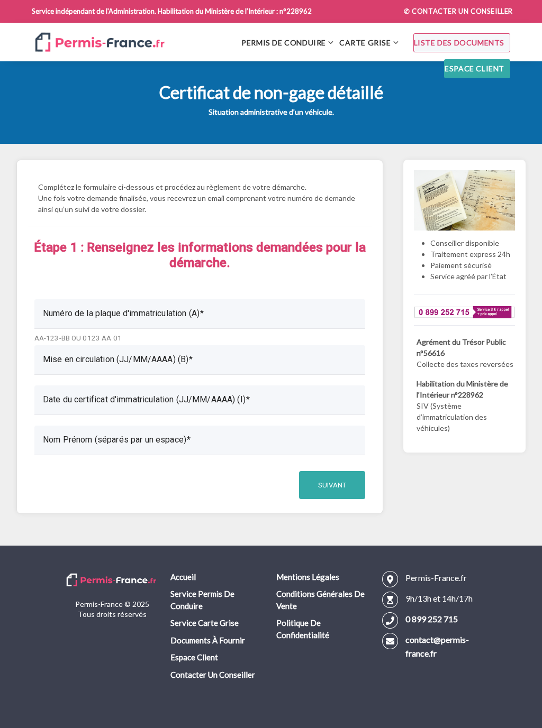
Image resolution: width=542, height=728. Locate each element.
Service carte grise (204, 623)
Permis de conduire (283, 42)
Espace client (474, 68)
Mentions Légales (307, 577)
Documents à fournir (207, 640)
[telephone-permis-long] (464, 310)
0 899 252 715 (431, 619)
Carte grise (365, 42)
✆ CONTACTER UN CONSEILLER (458, 11)
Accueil (183, 577)
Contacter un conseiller (212, 674)
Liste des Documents (459, 42)
